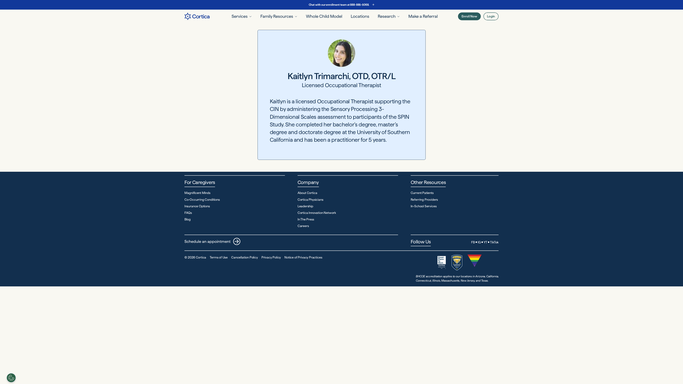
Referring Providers (424, 199)
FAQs (188, 212)
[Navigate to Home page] (197, 16)
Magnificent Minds (197, 192)
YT (485, 242)
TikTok (494, 242)
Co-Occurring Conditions (202, 199)
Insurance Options (197, 206)
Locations (360, 16)
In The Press (306, 219)
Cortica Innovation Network (317, 212)
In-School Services (424, 206)
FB (473, 242)
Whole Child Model (324, 16)
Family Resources (276, 16)
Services (240, 16)
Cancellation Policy (244, 257)
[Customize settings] (11, 377)
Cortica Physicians (310, 199)
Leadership (305, 206)
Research (387, 16)
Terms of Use (219, 257)
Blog (187, 219)
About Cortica (307, 192)
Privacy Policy (271, 257)
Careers (303, 226)
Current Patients (422, 192)
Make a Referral (423, 16)
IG (479, 242)
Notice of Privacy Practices (303, 257)
